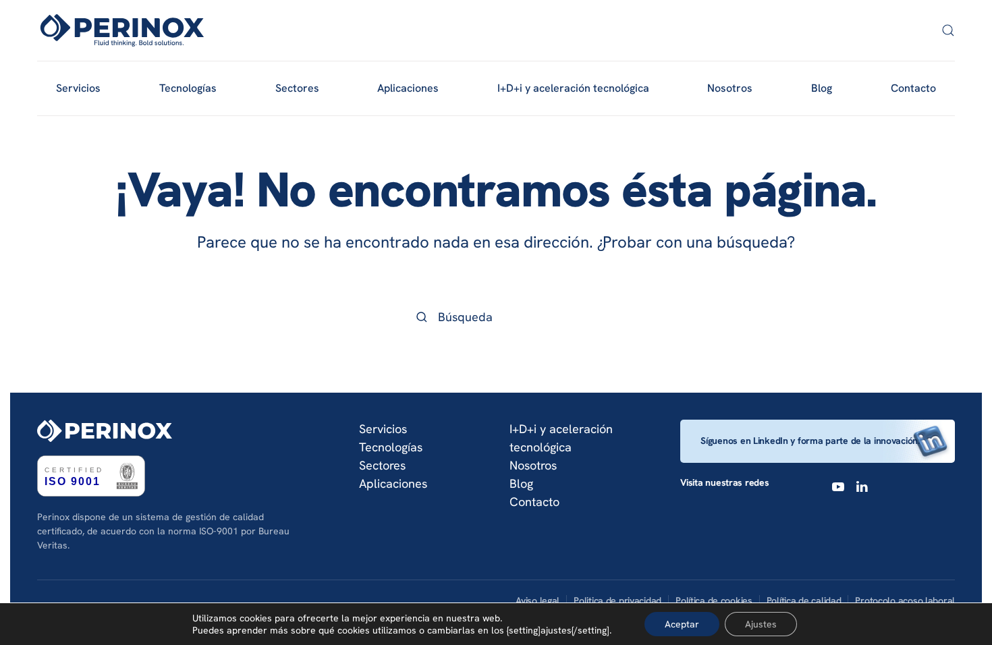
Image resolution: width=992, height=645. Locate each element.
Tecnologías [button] (188, 88)
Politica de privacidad (617, 600)
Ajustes (761, 624)
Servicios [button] (78, 88)
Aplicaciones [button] (408, 88)
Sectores (382, 465)
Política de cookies (714, 600)
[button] (948, 30)
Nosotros (729, 88)
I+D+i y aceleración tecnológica (573, 88)
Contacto (913, 88)
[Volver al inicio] (122, 30)
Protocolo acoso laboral (905, 600)
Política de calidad (804, 600)
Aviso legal (537, 600)
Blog (821, 88)
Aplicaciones (393, 483)
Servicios (383, 429)
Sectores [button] (297, 88)
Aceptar (682, 624)
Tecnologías (390, 447)
